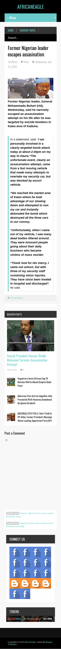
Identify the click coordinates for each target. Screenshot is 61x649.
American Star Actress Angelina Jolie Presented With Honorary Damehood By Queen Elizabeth (35, 399)
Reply (27, 62)
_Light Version (35, 583)
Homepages (46, 573)
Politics (14, 573)
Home (11, 30)
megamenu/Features (46, 562)
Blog (14, 552)
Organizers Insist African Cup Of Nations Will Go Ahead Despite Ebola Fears (34, 382)
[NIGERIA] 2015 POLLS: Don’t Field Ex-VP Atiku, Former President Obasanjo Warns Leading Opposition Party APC (35, 417)
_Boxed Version (46, 583)
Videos (25, 552)
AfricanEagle (30, 6)
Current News (27, 30)
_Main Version (14, 583)
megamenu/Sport (35, 573)
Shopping (25, 573)
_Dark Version (25, 583)
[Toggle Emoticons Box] (6, 440)
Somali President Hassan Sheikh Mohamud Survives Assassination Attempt (27, 360)
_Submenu (35, 552)
